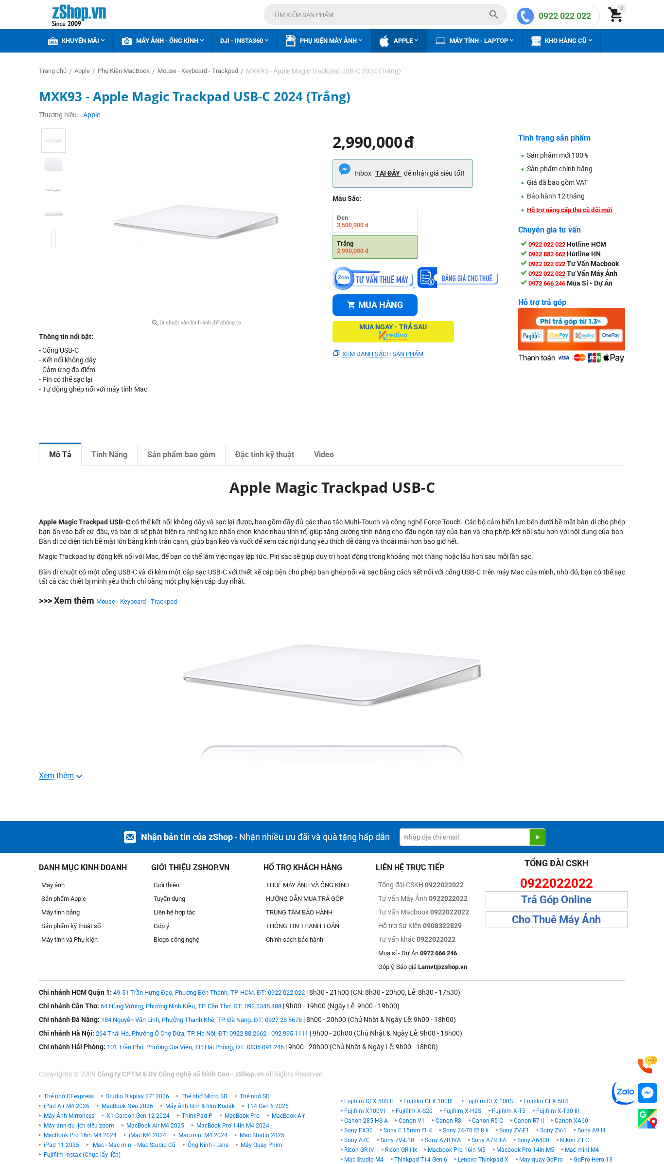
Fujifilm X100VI (364, 1111)
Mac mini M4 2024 (202, 1135)
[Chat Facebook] (647, 1093)
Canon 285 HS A (366, 1120)
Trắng (353, 247)
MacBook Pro (242, 1115)
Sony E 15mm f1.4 (408, 1130)
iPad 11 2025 (61, 1145)
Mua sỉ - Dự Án (417, 953)
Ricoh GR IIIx (401, 1149)
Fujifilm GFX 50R (546, 1101)
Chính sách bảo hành (294, 939)
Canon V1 (412, 1120)
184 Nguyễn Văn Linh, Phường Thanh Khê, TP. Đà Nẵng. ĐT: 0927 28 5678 (201, 1019)
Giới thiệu (166, 885)
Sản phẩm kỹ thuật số (71, 926)
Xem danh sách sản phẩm (382, 354)
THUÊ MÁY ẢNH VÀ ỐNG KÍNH (307, 885)
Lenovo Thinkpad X (483, 1159)
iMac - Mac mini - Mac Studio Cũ (133, 1145)
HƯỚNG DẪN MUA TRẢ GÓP (305, 898)
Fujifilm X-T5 (508, 1111)
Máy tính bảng (60, 912)
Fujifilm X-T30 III (557, 1111)
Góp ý (161, 926)
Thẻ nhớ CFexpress (69, 1096)
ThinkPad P (197, 1115)
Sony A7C (357, 1140)
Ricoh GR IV (359, 1149)
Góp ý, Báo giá (422, 966)
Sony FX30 (358, 1130)
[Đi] (537, 837)
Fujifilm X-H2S (462, 1111)
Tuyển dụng (169, 898)
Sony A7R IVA (443, 1140)
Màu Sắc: (346, 198)
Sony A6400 (533, 1140)
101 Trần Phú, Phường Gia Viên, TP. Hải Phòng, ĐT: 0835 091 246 (195, 1047)
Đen (353, 221)
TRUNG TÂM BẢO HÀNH (299, 912)
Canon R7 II (529, 1120)
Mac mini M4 (582, 1149)
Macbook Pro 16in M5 (457, 1149)
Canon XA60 (571, 1120)
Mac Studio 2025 (262, 1135)
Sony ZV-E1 (514, 1130)
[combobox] (385, 14)
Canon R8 (448, 1120)
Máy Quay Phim (261, 1145)
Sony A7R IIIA (489, 1140)
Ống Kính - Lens (208, 1145)
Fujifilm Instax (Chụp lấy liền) (82, 1154)
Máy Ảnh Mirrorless (69, 1115)
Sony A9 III (591, 1130)
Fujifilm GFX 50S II (368, 1101)
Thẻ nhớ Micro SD (204, 1096)
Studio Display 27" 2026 (137, 1096)
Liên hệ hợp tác (174, 912)
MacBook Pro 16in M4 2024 (80, 1135)
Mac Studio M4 (364, 1159)
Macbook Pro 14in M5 (525, 1149)
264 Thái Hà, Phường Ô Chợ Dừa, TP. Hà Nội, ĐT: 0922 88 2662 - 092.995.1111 (202, 1033)
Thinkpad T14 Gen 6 (420, 1159)
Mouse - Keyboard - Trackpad (136, 601)
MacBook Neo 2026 (127, 1106)
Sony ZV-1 (553, 1130)
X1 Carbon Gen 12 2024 (138, 1115)
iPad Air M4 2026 (66, 1106)
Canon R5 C (487, 1120)
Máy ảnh (53, 885)
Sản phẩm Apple (63, 898)
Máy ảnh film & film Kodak (200, 1106)
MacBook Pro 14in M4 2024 (232, 1125)
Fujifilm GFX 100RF (428, 1101)
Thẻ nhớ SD (255, 1096)
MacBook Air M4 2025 (155, 1125)
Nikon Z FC (574, 1140)
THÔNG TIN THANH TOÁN (302, 926)
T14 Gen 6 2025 (268, 1106)
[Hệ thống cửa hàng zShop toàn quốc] (647, 1119)
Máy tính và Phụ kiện (69, 939)
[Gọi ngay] (647, 1065)
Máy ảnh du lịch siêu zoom (79, 1125)
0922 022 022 (565, 16)
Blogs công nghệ (176, 939)
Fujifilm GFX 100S (489, 1101)
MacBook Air (288, 1115)
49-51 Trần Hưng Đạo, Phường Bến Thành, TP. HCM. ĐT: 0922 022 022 (209, 992)
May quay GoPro (541, 1159)
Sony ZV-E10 (397, 1140)
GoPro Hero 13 (593, 1159)
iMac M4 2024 (147, 1135)
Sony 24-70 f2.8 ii (466, 1130)
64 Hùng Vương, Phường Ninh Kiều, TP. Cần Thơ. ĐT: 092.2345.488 (191, 1006)
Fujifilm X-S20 (414, 1111)
